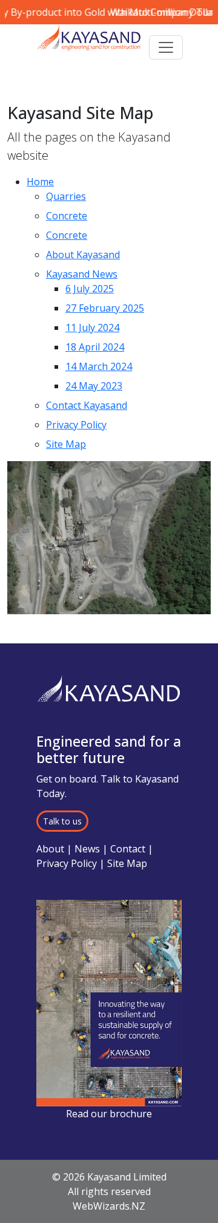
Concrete (66, 215)
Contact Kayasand (86, 405)
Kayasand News (81, 274)
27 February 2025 (104, 308)
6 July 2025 (89, 288)
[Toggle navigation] (166, 47)
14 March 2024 (98, 366)
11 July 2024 (92, 327)
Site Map (66, 444)
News (87, 848)
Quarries (66, 196)
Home (40, 181)
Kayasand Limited (127, 1177)
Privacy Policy (76, 424)
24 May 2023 (93, 385)
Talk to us (62, 821)
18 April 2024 (94, 347)
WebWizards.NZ (109, 1206)
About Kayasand (83, 254)
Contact (127, 848)
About (50, 848)
